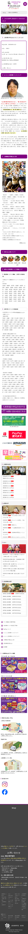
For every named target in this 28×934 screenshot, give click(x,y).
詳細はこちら (23, 242)
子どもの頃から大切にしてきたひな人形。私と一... (14, 516)
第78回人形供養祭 (12, 613)
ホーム (4, 12)
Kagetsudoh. (12, 929)
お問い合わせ (10, 895)
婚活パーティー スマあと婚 (4, 917)
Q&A (11, 872)
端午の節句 (10, 262)
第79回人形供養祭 (11, 610)
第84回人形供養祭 (12, 596)
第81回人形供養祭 (12, 604)
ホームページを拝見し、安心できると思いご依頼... (14, 521)
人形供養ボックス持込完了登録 (10, 625)
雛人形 (4, 262)
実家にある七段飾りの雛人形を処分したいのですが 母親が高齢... (13, 569)
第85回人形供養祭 (13, 593)
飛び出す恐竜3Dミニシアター (10, 917)
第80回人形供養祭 (12, 607)
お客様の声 (4, 904)
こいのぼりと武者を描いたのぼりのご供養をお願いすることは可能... (13, 555)
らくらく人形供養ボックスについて (11, 636)
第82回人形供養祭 (12, 602)
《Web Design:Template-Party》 (14, 931)
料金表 (11, 870)
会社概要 (5, 647)
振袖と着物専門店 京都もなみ (17, 917)
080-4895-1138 (15, 6)
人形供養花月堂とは (7, 643)
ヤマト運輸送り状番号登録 (9, 622)
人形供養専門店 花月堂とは (24, 895)
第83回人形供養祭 (12, 599)
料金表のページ (20, 312)
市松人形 (24, 262)
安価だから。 (10, 525)
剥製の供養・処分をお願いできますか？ (13, 574)
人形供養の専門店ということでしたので (14, 533)
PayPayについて (7, 629)
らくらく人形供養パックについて (10, 632)
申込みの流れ (19, 860)
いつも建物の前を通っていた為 (14, 528)
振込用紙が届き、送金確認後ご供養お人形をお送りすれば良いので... (13, 560)
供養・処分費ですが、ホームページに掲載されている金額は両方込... (13, 565)
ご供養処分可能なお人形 (8, 639)
